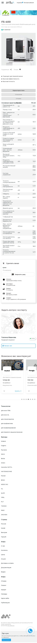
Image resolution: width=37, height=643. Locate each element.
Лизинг (3, 585)
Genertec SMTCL (6, 467)
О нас (3, 546)
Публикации (5, 602)
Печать (16, 69)
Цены (3, 554)
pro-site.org (11, 625)
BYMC (3, 480)
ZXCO (3, 454)
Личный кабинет (29, 2)
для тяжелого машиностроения (11, 432)
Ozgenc (3, 445)
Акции (3, 559)
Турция (3, 537)
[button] (21, 399)
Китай (3, 528)
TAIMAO (4, 506)
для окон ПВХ (5, 410)
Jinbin (3, 463)
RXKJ (2, 510)
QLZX (3, 493)
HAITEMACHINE (6, 471)
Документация (6, 567)
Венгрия (4, 532)
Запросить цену (20, 274)
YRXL (2, 497)
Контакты (4, 550)
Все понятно (6, 640)
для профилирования (8, 428)
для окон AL (5, 415)
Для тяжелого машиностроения (12, 377)
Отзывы (3, 581)
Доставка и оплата (7, 563)
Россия (3, 524)
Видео (3, 572)
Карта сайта (5, 598)
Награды (4, 594)
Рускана (4, 450)
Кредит (3, 589)
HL (2, 489)
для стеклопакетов (7, 419)
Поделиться (5, 69)
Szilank (3, 441)
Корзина (19, 2)
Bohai (3, 458)
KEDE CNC (4, 484)
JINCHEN (4, 514)
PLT (2, 502)
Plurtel (3, 476)
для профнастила (7, 423)
